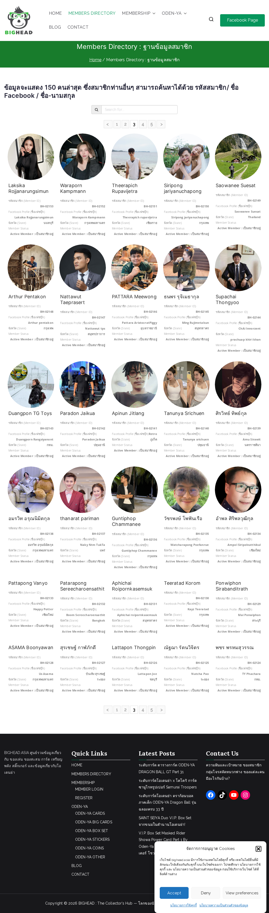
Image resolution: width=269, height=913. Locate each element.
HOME (55, 13)
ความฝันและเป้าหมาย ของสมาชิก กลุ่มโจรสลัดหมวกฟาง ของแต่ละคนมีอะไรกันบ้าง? (235, 771)
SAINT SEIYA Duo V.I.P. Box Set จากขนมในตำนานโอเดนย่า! (165, 821)
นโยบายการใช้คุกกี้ (183, 905)
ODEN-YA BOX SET (91, 831)
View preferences (242, 893)
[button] (258, 849)
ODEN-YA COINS (89, 848)
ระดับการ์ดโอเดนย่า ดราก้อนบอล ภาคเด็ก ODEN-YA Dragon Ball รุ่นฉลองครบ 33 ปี (167, 802)
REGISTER (83, 798)
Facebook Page (242, 20)
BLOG (55, 27)
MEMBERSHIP (136, 13)
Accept (174, 893)
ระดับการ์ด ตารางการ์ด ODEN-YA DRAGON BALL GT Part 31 (167, 768)
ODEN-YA (172, 13)
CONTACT (78, 27)
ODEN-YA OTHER (90, 857)
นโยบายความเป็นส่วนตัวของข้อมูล (223, 905)
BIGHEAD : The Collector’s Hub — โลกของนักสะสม (122, 903)
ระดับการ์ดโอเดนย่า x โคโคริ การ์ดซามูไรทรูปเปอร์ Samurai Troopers (168, 783)
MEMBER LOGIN (89, 789)
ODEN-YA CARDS (90, 813)
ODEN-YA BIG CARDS (93, 822)
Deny (206, 893)
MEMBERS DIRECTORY (92, 13)
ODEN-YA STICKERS (92, 839)
